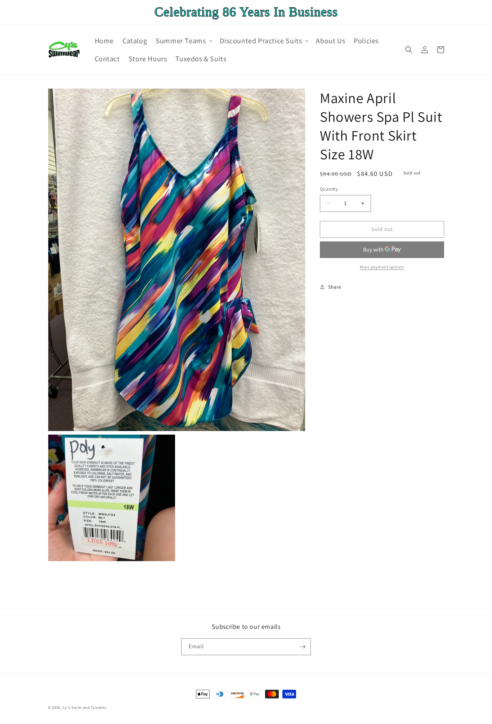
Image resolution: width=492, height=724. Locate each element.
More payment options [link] (382, 266)
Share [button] (334, 287)
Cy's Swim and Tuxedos (85, 707)
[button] (183, 41)
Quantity (329, 189)
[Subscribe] (302, 646)
